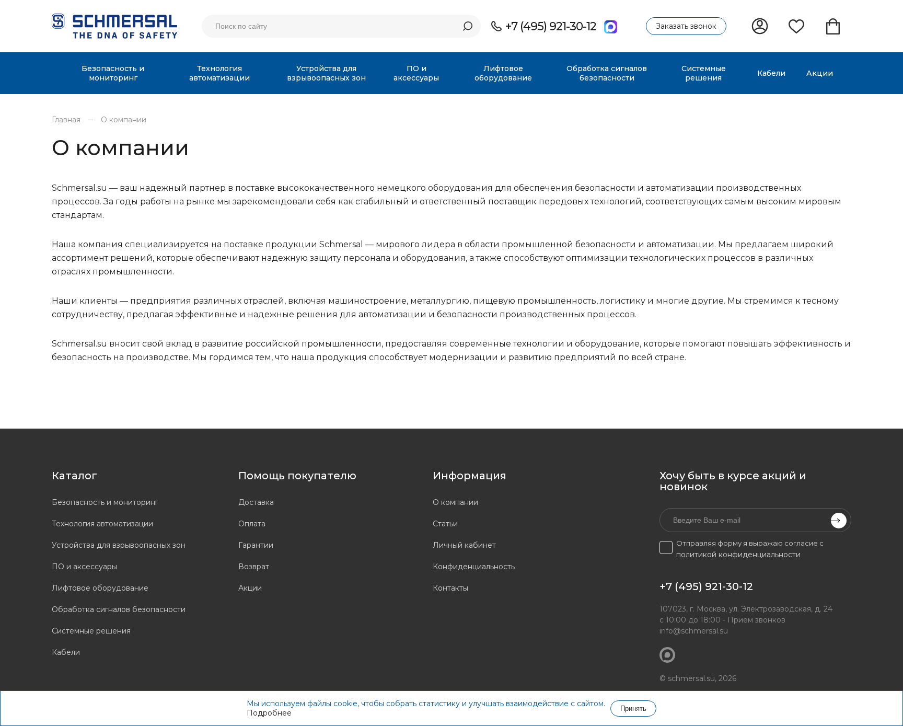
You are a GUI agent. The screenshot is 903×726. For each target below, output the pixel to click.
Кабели (66, 652)
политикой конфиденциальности (738, 554)
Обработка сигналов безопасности (119, 609)
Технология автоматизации (102, 523)
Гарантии (255, 545)
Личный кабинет (464, 545)
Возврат (253, 566)
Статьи (445, 523)
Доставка (256, 502)
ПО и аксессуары (84, 566)
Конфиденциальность (474, 566)
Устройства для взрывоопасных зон (119, 545)
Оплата (251, 523)
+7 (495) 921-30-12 (550, 26)
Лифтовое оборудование (100, 588)
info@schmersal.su (693, 631)
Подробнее (269, 713)
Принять (633, 708)
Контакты (450, 588)
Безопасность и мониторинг (105, 502)
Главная (66, 119)
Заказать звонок (686, 26)
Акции (250, 588)
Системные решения (91, 631)
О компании (123, 119)
